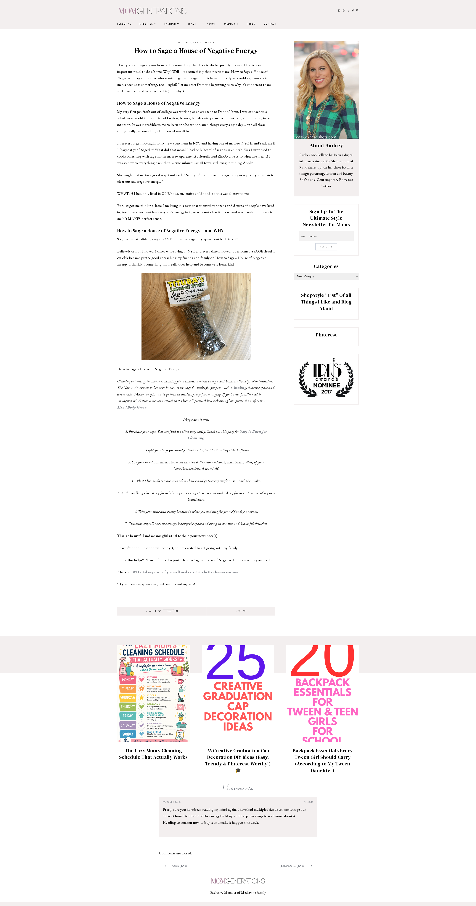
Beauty (193, 24)
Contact (270, 24)
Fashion (170, 24)
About (211, 24)
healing (240, 387)
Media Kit (231, 24)
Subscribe (326, 246)
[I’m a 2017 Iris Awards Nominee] (326, 396)
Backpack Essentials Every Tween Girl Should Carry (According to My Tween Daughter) (323, 760)
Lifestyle (146, 24)
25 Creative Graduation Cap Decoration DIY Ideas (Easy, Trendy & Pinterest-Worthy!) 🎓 (238, 760)
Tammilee (168, 802)
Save (170, 611)
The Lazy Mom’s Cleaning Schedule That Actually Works (153, 754)
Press (251, 24)
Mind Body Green (132, 407)
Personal (124, 24)
